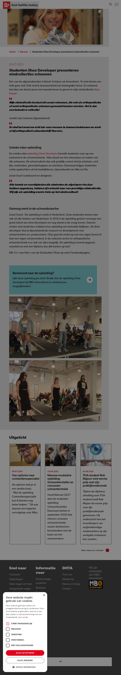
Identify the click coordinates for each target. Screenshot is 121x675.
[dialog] (60, 337)
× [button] (44, 595)
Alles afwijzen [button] (25, 660)
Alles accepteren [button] (25, 653)
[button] (25, 667)
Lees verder (23, 617)
